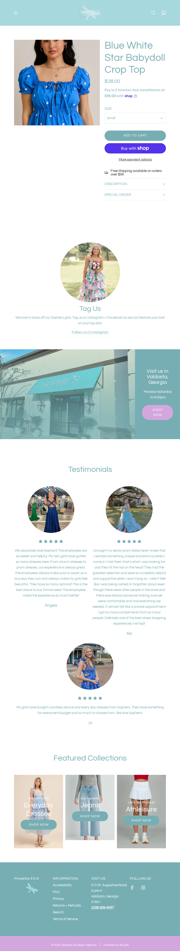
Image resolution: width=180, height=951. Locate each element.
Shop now (158, 412)
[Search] (153, 13)
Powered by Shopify (116, 945)
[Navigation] (16, 13)
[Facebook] (132, 887)
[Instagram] (143, 887)
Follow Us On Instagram (90, 332)
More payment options (135, 159)
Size (108, 108)
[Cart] (163, 13)
